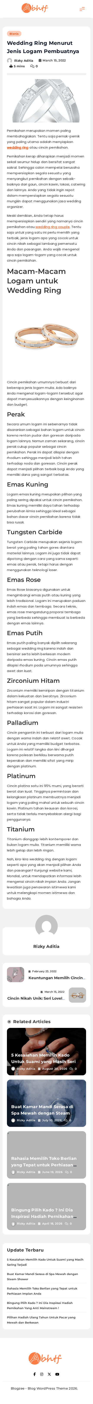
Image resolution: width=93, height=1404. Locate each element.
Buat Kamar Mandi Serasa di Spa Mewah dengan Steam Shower (42, 1113)
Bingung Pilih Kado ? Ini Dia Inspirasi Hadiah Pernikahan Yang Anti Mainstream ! (42, 1216)
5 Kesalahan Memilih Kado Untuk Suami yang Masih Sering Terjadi (46, 1062)
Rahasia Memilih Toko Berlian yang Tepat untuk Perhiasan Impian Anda (44, 1165)
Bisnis (14, 33)
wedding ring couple (52, 227)
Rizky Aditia (24, 60)
